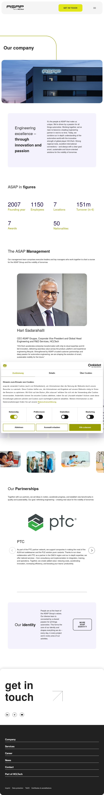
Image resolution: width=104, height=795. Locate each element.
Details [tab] (52, 373)
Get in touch (70, 8)
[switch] (39, 417)
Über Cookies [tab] (86, 373)
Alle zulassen (85, 427)
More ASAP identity (82, 624)
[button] (91, 550)
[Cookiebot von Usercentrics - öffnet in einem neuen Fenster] (90, 366)
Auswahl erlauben (52, 427)
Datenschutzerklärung (47, 402)
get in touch (19, 690)
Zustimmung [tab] (18, 373)
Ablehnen (19, 427)
